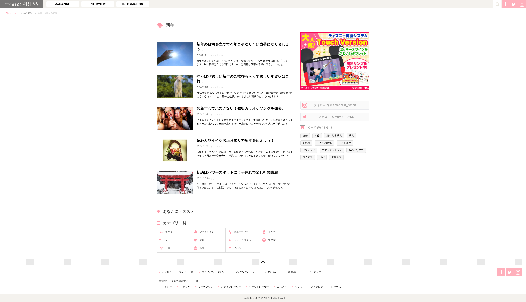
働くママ (308, 157)
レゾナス (336, 286)
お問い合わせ (272, 272)
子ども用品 (345, 142)
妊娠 (305, 135)
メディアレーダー (231, 286)
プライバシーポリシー (214, 272)
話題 (202, 248)
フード (169, 240)
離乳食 (306, 142)
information (132, 4)
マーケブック (205, 286)
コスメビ (282, 286)
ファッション (207, 231)
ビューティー (241, 231)
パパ (322, 157)
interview (97, 4)
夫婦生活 (336, 157)
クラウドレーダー (259, 286)
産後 (317, 135)
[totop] (263, 262)
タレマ (298, 286)
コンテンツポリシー (246, 272)
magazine (62, 4)
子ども (272, 231)
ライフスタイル (242, 240)
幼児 (351, 135)
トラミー (167, 286)
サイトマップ (313, 272)
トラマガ (185, 286)
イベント (239, 248)
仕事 (167, 248)
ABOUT (166, 272)
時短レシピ (309, 150)
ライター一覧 (186, 272)
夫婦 (202, 240)
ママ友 (272, 240)
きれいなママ (356, 150)
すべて (169, 231)
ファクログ (317, 286)
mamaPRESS (27, 13)
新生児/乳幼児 (334, 135)
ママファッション (332, 150)
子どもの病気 (324, 142)
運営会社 (293, 272)
